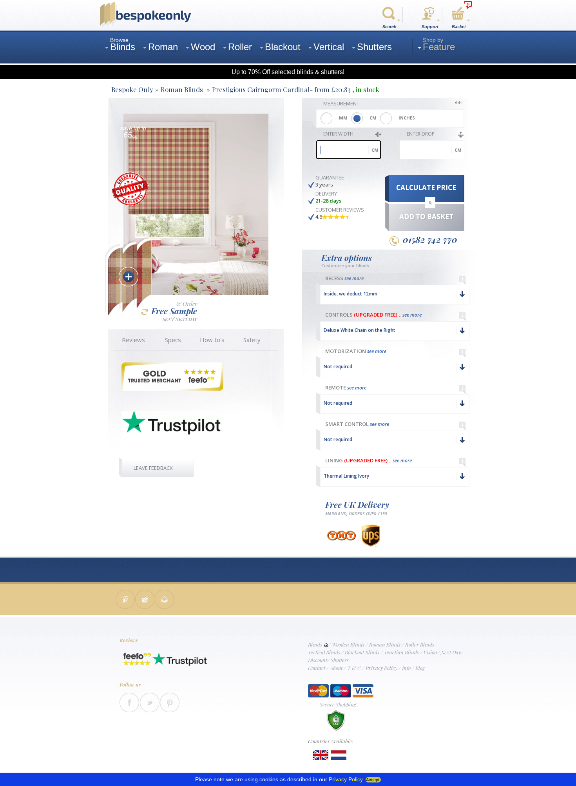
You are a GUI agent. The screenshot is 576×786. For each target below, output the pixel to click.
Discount (317, 660)
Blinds (315, 644)
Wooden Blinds (348, 644)
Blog (420, 668)
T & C (354, 668)
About (336, 668)
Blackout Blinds (362, 652)
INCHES (406, 118)
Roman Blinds (384, 644)
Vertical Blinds (324, 652)
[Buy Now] (145, 600)
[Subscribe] (164, 600)
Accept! (373, 779)
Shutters (340, 660)
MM (343, 118)
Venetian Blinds (401, 652)
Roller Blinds (419, 644)
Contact (316, 668)
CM (373, 118)
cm (375, 150)
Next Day (451, 652)
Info (406, 668)
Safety (252, 340)
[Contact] (125, 600)
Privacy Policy (381, 668)
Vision (430, 652)
